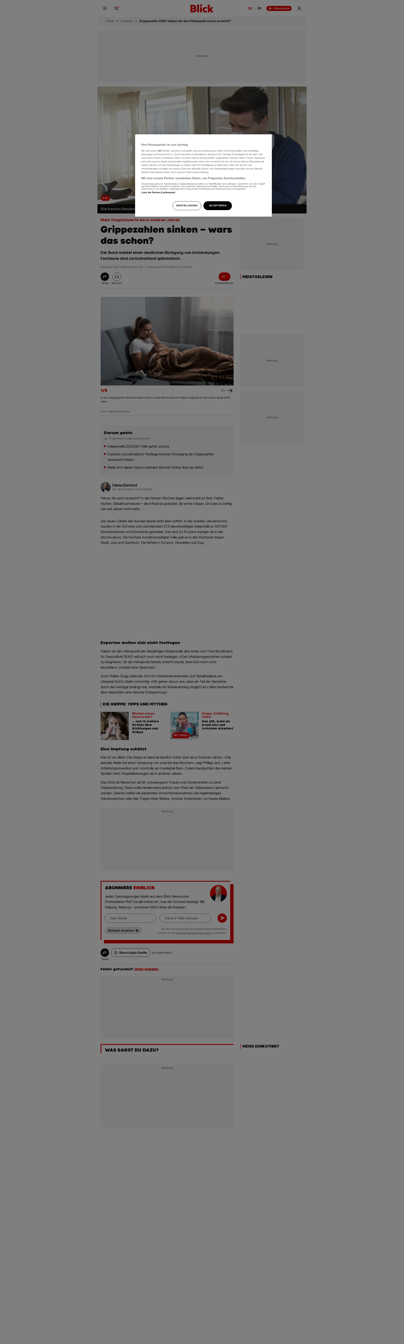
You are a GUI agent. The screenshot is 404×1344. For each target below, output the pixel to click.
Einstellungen (186, 205)
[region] (203, 175)
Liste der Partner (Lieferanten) (158, 192)
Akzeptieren (217, 205)
